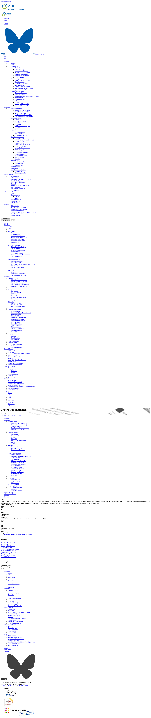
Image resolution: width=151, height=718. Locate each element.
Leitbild (13, 63)
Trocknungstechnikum (21, 155)
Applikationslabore (20, 157)
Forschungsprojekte (16, 118)
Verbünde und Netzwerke (22, 135)
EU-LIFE (17, 127)
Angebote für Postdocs (17, 210)
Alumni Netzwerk (16, 215)
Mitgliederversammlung (21, 74)
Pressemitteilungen (16, 199)
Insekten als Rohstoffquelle (18, 188)
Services (6, 391)
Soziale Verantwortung (17, 91)
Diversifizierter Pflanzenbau (22, 110)
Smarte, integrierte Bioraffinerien (20, 185)
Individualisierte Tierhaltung (22, 111)
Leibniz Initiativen (20, 132)
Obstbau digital (15, 187)
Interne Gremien (19, 77)
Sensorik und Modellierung (22, 86)
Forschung (7, 107)
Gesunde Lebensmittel (21, 113)
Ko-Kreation (18, 171)
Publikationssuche (20, 162)
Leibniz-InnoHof (19, 138)
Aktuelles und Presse (10, 192)
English (6, 223)
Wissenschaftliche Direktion (22, 72)
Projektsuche (18, 119)
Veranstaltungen (15, 195)
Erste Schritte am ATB (17, 214)
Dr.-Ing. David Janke (6, 554)
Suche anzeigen (5, 218)
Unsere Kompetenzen (17, 79)
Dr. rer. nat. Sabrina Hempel (8, 550)
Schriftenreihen (19, 163)
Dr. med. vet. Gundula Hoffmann (10, 549)
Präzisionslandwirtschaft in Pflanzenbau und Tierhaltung (16, 534)
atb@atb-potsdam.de (24, 685)
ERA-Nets (18, 122)
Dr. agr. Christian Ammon (8, 555)
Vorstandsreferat (19, 69)
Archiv (17, 198)
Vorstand (17, 68)
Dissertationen (19, 165)
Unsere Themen (8, 174)
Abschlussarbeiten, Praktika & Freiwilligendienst (24, 212)
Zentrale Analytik (19, 141)
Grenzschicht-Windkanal (21, 152)
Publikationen (15, 160)
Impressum (11, 402)
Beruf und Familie (20, 94)
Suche (6, 23)
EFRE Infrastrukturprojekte (22, 126)
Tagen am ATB (15, 201)
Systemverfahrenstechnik (21, 83)
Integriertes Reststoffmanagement (24, 116)
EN (5, 58)
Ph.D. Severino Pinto (6, 547)
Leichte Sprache (39, 54)
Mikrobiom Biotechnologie (22, 80)
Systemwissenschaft (20, 90)
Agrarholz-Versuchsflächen (22, 148)
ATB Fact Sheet (15, 203)
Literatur (17, 102)
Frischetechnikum (19, 154)
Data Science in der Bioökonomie (24, 88)
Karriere (6, 204)
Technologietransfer (20, 173)
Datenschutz (11, 404)
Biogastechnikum (19, 149)
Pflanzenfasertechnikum (21, 146)
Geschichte (14, 101)
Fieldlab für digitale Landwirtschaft (24, 140)
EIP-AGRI (18, 124)
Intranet (10, 396)
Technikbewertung (20, 82)
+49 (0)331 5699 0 (8, 685)
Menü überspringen (6, 1)
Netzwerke (14, 130)
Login (9, 397)
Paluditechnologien (16, 181)
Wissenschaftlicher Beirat (22, 75)
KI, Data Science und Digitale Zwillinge (22, 179)
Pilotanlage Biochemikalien (22, 144)
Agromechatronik (19, 85)
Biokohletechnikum (20, 151)
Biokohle (13, 184)
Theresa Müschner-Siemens (8, 552)
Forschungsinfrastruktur (17, 137)
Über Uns (7, 61)
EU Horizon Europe (20, 121)
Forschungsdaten (16, 168)
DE (5, 57)
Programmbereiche (16, 108)
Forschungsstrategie (16, 166)
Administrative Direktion (21, 71)
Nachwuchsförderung (21, 93)
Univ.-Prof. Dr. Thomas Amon (9, 543)
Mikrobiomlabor (19, 143)
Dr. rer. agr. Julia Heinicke (8, 546)
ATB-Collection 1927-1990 (22, 105)
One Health (14, 177)
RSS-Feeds (7, 25)
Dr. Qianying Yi (5, 544)
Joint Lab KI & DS (20, 133)
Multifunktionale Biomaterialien (23, 115)
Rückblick (17, 196)
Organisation (14, 66)
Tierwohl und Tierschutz (21, 99)
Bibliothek (17, 159)
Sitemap (10, 405)
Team (12, 64)
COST (16, 129)
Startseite (3, 415)
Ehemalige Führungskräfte (22, 104)
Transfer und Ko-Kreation (18, 170)
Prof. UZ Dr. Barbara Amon (8, 557)
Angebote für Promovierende (19, 209)
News (12, 193)
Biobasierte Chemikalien (18, 182)
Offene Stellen (15, 206)
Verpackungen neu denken (18, 190)
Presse (6, 20)
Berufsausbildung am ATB (18, 207)
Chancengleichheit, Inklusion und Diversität (27, 96)
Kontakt (6, 18)
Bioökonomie (15, 176)
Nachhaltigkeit (19, 97)
